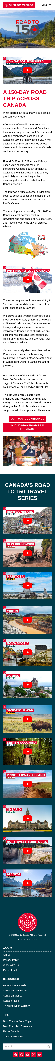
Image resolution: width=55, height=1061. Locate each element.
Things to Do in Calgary (16, 1005)
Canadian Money (12, 995)
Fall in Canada (11, 1031)
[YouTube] (39, 1054)
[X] (33, 1054)
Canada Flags (11, 1000)
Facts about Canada (14, 985)
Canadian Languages (15, 990)
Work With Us (11, 965)
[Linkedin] (27, 1054)
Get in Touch (10, 970)
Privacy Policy (11, 959)
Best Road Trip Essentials (17, 1026)
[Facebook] (15, 1054)
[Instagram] (21, 1054)
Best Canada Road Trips (17, 1021)
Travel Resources (13, 1036)
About (6, 954)
